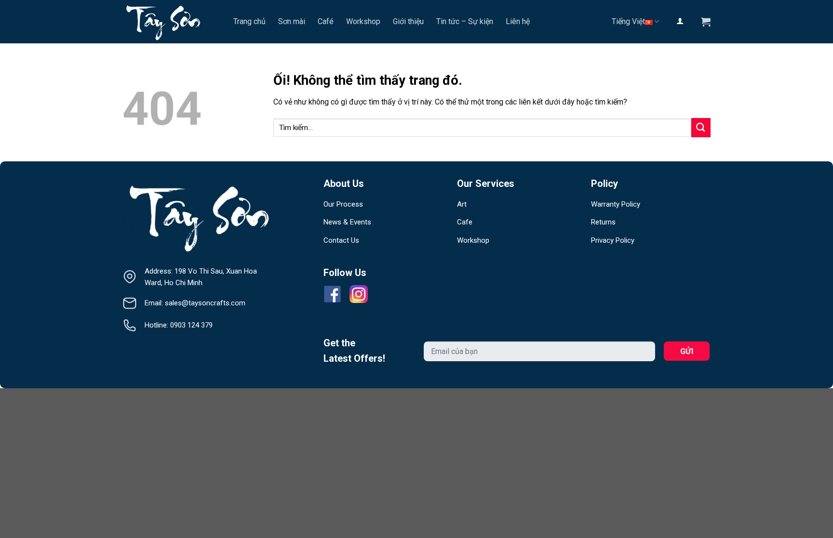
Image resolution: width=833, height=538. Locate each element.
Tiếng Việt (628, 21)
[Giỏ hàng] (706, 21)
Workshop (363, 21)
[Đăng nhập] (679, 22)
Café (326, 21)
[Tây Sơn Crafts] (170, 21)
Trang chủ (249, 21)
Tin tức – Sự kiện (464, 21)
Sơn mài (291, 21)
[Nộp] (701, 127)
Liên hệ (518, 21)
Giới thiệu (408, 21)
